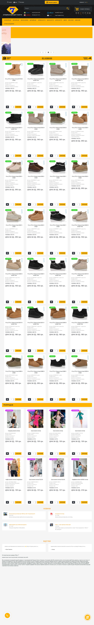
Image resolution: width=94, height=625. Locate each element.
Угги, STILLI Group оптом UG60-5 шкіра (14, 198)
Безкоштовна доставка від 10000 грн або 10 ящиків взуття (22, 486)
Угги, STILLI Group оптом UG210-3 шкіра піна (14, 296)
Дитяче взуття (58, 20)
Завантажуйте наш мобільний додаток (18, 497)
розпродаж (8, 378)
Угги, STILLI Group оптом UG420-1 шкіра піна (36, 247)
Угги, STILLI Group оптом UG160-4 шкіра (36, 101)
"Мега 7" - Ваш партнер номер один (63, 497)
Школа (65, 20)
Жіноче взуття (50, 20)
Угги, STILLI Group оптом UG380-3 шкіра (36, 345)
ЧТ (83, 13)
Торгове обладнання (9, 23)
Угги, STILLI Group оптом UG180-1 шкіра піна (58, 247)
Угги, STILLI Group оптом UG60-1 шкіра (58, 198)
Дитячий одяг (33, 20)
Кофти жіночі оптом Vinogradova (14, 452)
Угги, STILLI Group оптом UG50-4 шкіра (80, 101)
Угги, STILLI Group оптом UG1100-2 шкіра (14, 52)
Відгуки (47, 514)
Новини (47, 482)
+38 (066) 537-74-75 (36, 15)
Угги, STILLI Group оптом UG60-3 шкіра (36, 198)
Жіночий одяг (16, 20)
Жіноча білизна (24, 20)
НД (89, 13)
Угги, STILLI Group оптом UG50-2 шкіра (36, 150)
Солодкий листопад (59, 486)
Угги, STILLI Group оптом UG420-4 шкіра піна (80, 198)
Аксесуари (71, 20)
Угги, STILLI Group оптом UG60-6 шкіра (80, 150)
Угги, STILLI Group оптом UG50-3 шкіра (14, 150)
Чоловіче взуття (41, 20)
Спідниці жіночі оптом (14, 404)
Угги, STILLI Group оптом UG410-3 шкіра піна (80, 52)
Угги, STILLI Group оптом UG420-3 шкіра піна (14, 247)
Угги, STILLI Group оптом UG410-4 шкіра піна (58, 52)
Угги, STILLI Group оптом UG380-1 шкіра (58, 345)
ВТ (78, 13)
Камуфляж (77, 20)
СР (80, 13)
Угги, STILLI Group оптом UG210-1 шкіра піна (36, 296)
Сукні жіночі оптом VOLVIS (36, 452)
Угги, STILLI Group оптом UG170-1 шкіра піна (36, 52)
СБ (87, 13)
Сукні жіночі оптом (36, 404)
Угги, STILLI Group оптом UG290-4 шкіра (80, 345)
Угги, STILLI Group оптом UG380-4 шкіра (14, 345)
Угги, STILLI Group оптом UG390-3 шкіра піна (58, 296)
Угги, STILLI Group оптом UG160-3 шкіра (58, 101)
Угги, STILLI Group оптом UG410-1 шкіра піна (14, 101)
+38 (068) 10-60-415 (59, 12)
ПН (76, 13)
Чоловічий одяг (7, 20)
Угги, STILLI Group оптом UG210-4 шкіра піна (80, 247)
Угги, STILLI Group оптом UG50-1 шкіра (58, 150)
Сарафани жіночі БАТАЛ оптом (80, 452)
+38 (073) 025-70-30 (36, 12)
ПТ (85, 13)
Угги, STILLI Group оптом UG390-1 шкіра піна (80, 296)
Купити (18, 80)
